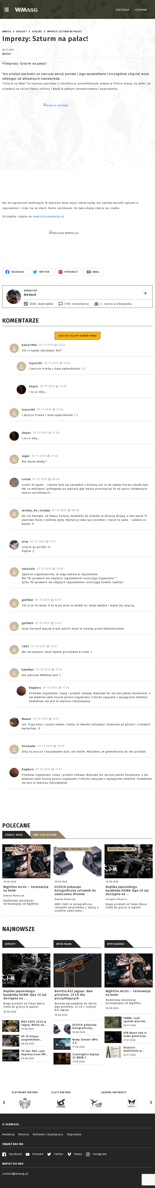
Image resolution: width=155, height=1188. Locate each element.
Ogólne (37, 31)
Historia (23, 1134)
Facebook (15, 1154)
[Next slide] (151, 1102)
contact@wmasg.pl (15, 1173)
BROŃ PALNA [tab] (64, 944)
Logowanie (141, 9)
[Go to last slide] (4, 1102)
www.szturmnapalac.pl (48, 216)
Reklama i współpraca (48, 1134)
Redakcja (8, 1134)
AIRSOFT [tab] (10, 944)
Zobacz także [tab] (14, 835)
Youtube (37, 1154)
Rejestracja (122, 9)
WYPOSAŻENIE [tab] (115, 944)
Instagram (99, 1154)
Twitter (58, 1154)
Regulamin (74, 1134)
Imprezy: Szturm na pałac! (64, 31)
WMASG (6, 31)
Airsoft (21, 31)
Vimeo (77, 1154)
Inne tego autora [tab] (45, 835)
